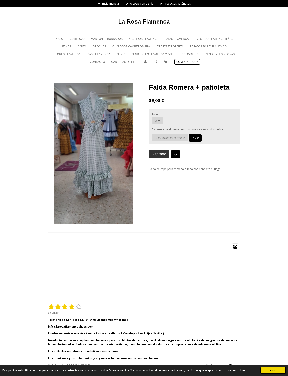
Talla (155, 114)
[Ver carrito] (165, 62)
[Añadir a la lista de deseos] (175, 154)
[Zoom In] (235, 290)
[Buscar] (155, 61)
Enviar (195, 138)
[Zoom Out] (235, 296)
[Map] (144, 271)
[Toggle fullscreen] (235, 247)
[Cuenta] (145, 62)
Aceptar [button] (273, 370)
